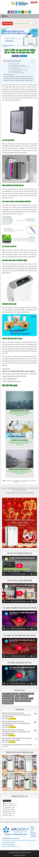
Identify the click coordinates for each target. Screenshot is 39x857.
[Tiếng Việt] (32, 2)
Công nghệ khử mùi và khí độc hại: (18, 65)
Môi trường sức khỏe (21, 696)
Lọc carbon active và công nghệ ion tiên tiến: (20, 66)
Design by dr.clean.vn (19, 855)
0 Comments (22, 482)
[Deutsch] (36, 2)
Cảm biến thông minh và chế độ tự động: (19, 69)
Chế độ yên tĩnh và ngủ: (16, 71)
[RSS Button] (26, 12)
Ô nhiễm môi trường (27, 698)
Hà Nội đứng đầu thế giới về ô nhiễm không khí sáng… (19, 78)
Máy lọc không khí (8, 696)
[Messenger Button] (16, 12)
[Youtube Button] (12, 12)
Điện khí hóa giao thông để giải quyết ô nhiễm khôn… (18, 80)
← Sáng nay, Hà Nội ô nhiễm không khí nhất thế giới (19, 493)
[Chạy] (4, 574)
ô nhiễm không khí (8, 701)
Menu (6, 16)
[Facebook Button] (9, 12)
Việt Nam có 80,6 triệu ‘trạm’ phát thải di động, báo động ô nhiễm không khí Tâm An (22, 23)
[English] (34, 2)
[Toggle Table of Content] (32, 61)
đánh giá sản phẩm (8, 703)
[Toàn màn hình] (35, 574)
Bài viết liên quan (8, 74)
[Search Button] (29, 12)
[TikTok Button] (22, 12)
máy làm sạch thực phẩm (27, 694)
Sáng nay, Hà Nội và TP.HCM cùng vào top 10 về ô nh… (19, 76)
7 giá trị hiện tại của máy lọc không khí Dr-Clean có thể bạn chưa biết (19, 51)
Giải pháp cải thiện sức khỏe (10, 694)
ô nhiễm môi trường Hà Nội (22, 701)
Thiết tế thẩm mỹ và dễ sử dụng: (18, 72)
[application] (19, 566)
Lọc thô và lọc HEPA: (15, 63)
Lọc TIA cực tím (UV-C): (16, 68)
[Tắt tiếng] (32, 574)
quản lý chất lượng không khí (11, 698)
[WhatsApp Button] (19, 12)
